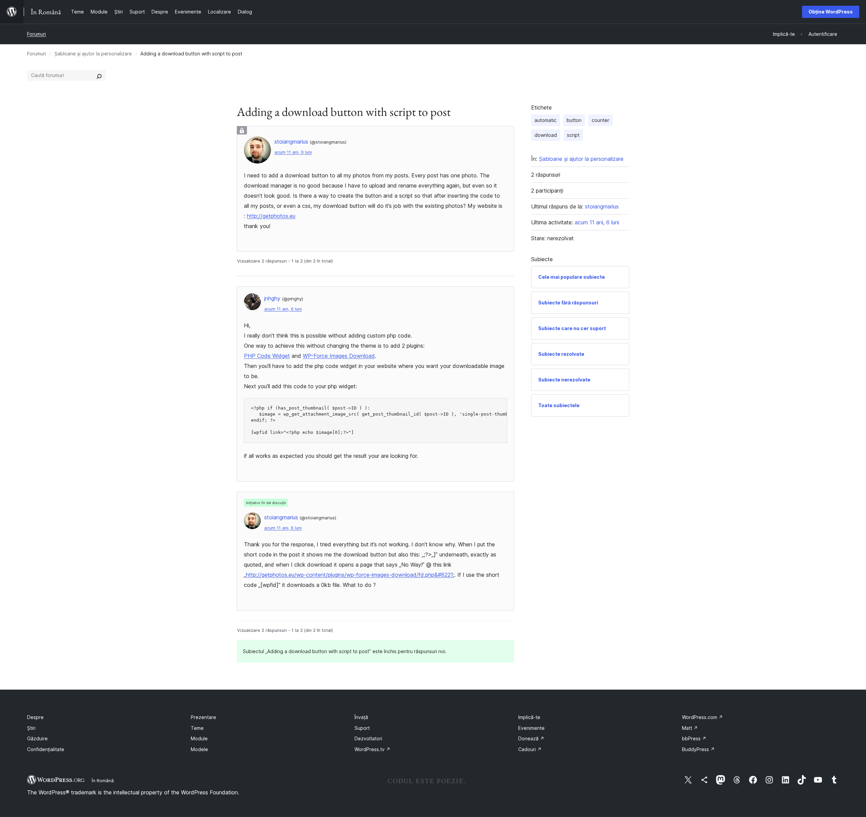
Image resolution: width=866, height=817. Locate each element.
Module (199, 738)
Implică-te (529, 717)
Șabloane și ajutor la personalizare (93, 53)
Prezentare (203, 717)
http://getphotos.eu (271, 216)
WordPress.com (702, 717)
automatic (545, 120)
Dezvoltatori (368, 738)
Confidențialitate (45, 749)
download (545, 135)
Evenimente (531, 728)
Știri (31, 728)
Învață (361, 717)
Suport (362, 728)
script (573, 135)
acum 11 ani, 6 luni (293, 152)
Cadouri (530, 749)
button (574, 120)
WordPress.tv (372, 749)
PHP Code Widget (267, 355)
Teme (197, 728)
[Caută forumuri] (99, 75)
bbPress (694, 738)
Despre (35, 717)
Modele (199, 749)
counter (600, 120)
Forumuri (36, 34)
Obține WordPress (830, 12)
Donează (531, 738)
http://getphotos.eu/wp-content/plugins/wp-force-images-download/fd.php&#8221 (349, 574)
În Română (103, 780)
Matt (690, 728)
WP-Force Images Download (339, 355)
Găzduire (37, 738)
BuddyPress (698, 749)
